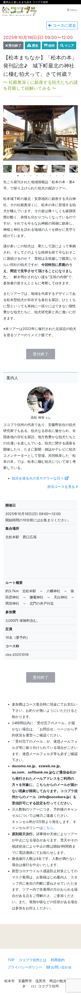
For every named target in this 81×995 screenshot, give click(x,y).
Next (73, 133)
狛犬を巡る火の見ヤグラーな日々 (38, 478)
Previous (7, 133)
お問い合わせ (61, 967)
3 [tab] (31, 176)
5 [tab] (44, 176)
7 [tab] (57, 176)
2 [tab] (24, 176)
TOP (11, 960)
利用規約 (58, 960)
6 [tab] (50, 176)
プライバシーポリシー (25, 967)
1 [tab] (18, 176)
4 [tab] (37, 176)
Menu (73, 10)
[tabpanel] (40, 169)
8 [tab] (63, 176)
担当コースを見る (61, 486)
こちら (48, 828)
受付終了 (40, 354)
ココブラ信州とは (32, 960)
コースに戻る (64, 25)
